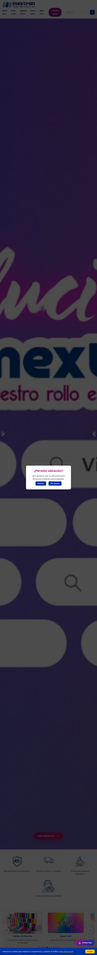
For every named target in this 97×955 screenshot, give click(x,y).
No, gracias (55, 483)
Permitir (41, 483)
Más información (66, 951)
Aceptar (90, 951)
